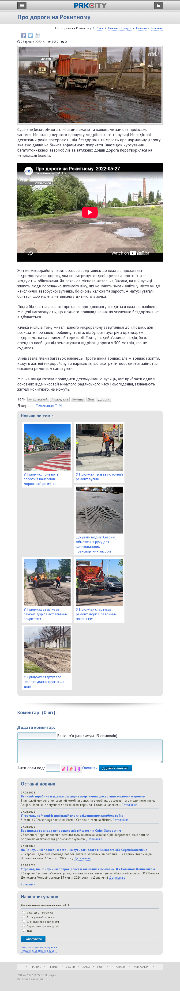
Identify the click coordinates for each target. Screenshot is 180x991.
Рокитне (78, 399)
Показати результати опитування (39, 947)
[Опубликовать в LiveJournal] (37, 35)
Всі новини (28, 884)
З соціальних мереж (39, 913)
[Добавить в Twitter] (30, 35)
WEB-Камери (142, 966)
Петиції (53, 966)
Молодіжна (60, 399)
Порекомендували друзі (42, 926)
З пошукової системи (40, 917)
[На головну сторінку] (90, 7)
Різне (99, 28)
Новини (141, 28)
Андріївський (38, 399)
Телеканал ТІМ (49, 405)
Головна (157, 28)
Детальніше (129, 805)
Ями (91, 399)
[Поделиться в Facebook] (23, 35)
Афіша (86, 966)
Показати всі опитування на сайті (39, 950)
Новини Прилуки (119, 28)
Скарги (70, 966)
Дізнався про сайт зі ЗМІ (42, 921)
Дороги (103, 399)
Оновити (90, 767)
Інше (29, 930)
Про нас (35, 966)
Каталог (121, 966)
